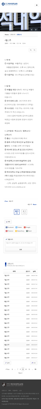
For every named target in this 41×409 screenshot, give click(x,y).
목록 (9, 222)
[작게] (34, 50)
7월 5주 (6, 275)
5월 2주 (6, 323)
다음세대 (15, 390)
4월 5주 (6, 332)
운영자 (6, 43)
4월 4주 (6, 336)
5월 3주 (6, 319)
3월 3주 (6, 358)
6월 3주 (6, 301)
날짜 (34, 271)
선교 (20, 390)
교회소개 (12, 34)
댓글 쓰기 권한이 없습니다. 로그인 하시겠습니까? (19, 243)
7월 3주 (6, 284)
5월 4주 (6, 314)
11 (29, 369)
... (14, 369)
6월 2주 (6, 306)
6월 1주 (6, 310)
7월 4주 (6, 280)
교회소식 (10, 263)
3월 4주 (6, 353)
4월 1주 (6, 349)
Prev (8, 369)
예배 (9, 390)
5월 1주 (6, 327)
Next (20, 373)
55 (35, 369)
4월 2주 (8, 40)
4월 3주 (6, 340)
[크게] (31, 50)
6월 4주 (6, 297)
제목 (14, 271)
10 (26, 369)
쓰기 (34, 363)
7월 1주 (6, 293)
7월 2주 (6, 288)
